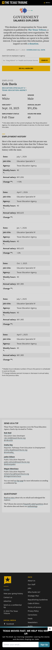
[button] (26, 325)
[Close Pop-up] (50, 629)
